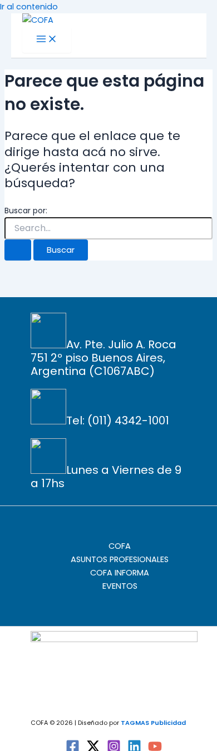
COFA (119, 546)
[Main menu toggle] (46, 40)
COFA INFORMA (119, 572)
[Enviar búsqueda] (17, 250)
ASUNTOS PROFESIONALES (120, 559)
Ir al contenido (29, 6)
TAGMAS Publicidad (153, 723)
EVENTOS (119, 586)
